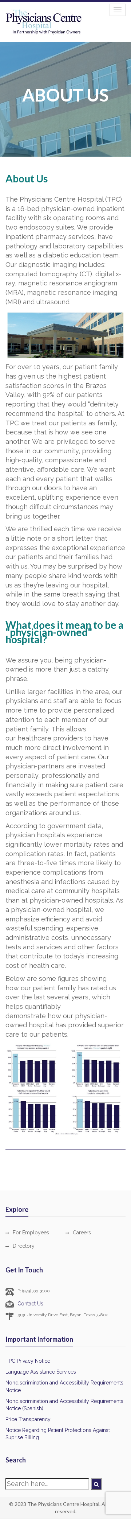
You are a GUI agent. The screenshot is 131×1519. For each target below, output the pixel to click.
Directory (24, 1246)
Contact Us (30, 1304)
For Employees (31, 1232)
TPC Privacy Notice (27, 1361)
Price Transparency (28, 1419)
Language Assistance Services (40, 1372)
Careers (82, 1232)
